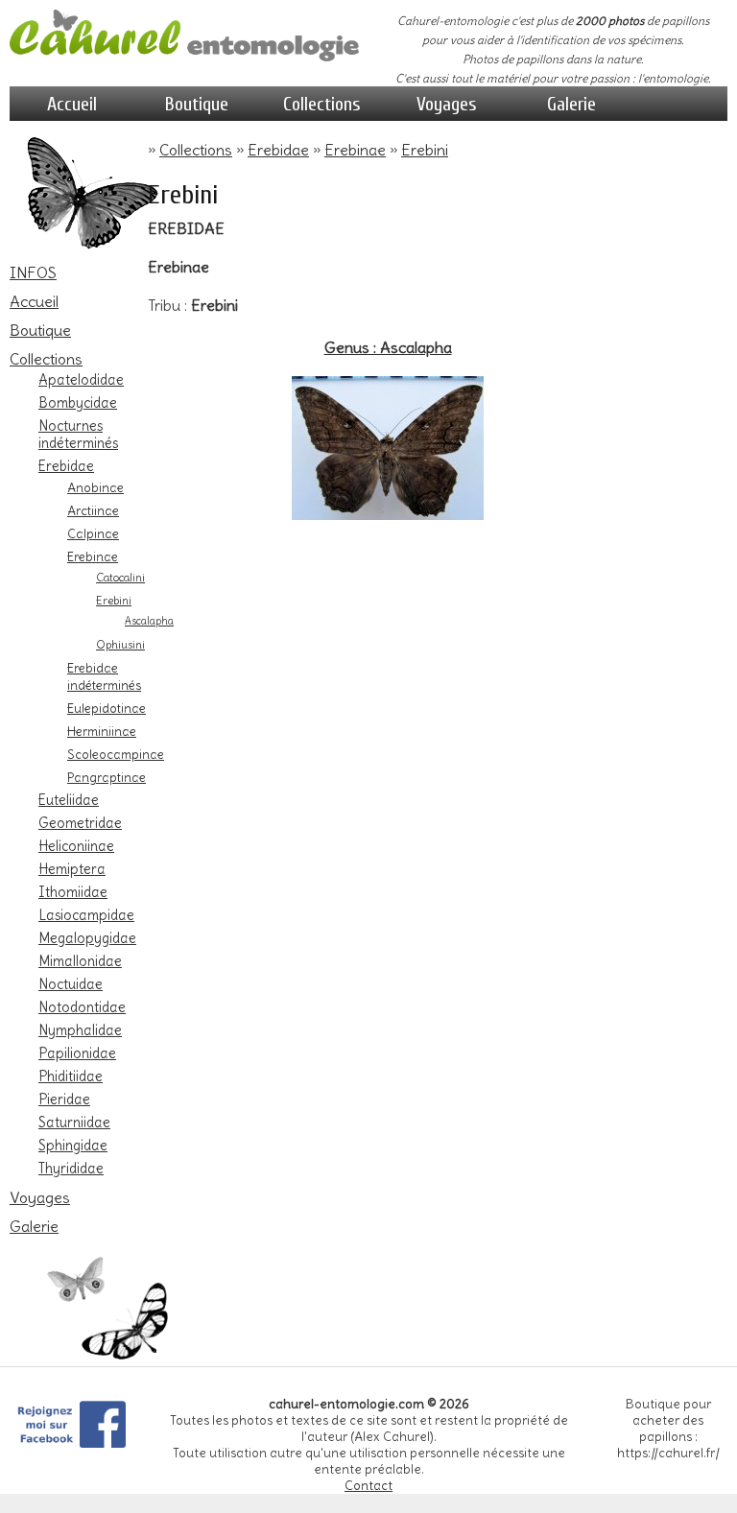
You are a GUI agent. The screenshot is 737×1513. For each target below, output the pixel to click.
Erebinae (92, 556)
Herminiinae (101, 731)
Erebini (113, 600)
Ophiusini (120, 644)
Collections (322, 104)
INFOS (33, 272)
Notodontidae (82, 1007)
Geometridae (80, 823)
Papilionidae (77, 1053)
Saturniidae (74, 1122)
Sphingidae (72, 1145)
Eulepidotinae (106, 708)
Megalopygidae (87, 938)
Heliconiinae (76, 846)
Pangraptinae (106, 777)
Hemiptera (72, 869)
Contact (368, 1486)
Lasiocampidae (86, 915)
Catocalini (120, 577)
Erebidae (66, 466)
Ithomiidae (72, 892)
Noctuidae (70, 984)
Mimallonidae (80, 961)
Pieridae (64, 1099)
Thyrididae (71, 1168)
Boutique (196, 104)
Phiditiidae (70, 1076)
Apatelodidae (81, 380)
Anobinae (95, 487)
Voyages (446, 104)
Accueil (72, 104)
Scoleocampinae (115, 754)
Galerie (571, 104)
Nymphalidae (80, 1030)
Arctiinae (93, 510)
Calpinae (93, 533)
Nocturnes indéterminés (78, 434)
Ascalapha (149, 621)
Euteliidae (68, 800)
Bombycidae (77, 403)
